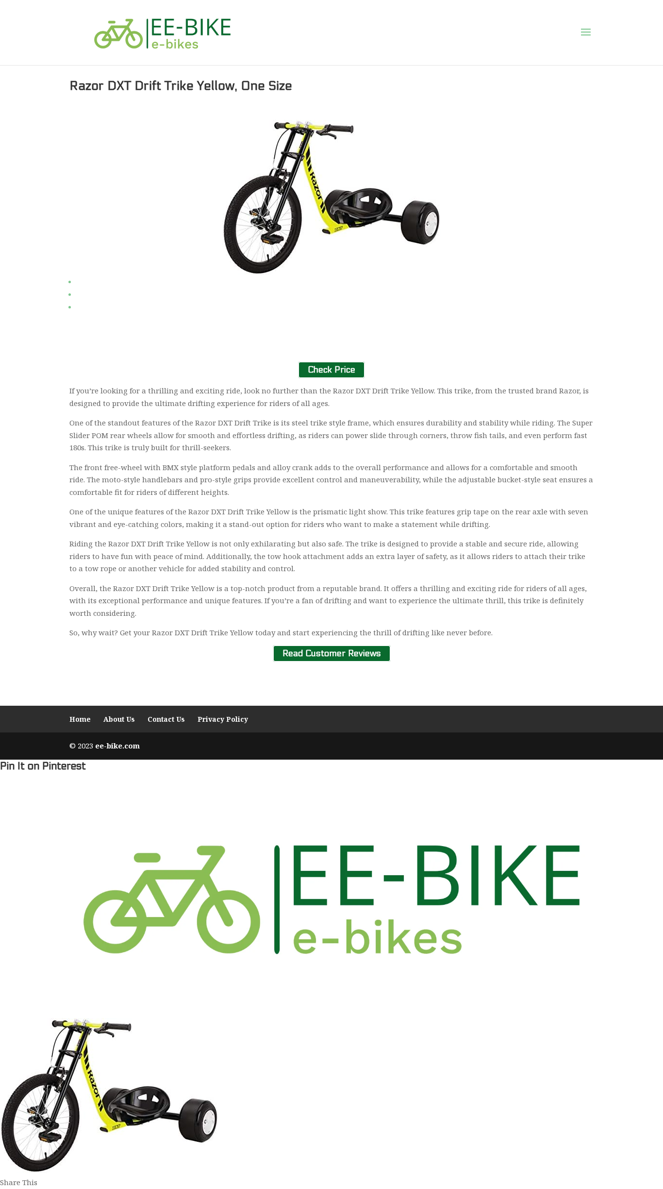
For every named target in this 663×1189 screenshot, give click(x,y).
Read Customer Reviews (331, 653)
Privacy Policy (223, 719)
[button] (586, 32)
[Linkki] (162, 32)
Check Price (331, 370)
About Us (119, 719)
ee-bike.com (117, 745)
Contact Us (166, 719)
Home (80, 719)
